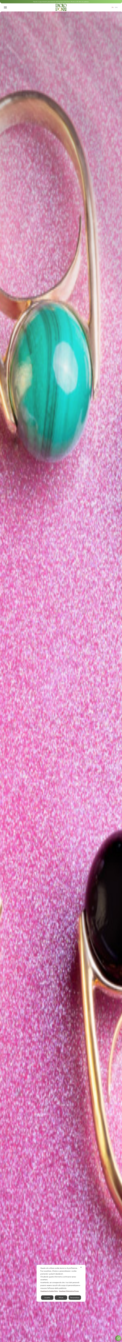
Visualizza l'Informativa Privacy (69, 1291)
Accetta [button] (47, 1298)
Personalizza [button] (74, 1298)
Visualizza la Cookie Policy (49, 1291)
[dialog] (61, 1283)
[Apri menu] (5, 7)
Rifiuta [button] (61, 1298)
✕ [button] (81, 1267)
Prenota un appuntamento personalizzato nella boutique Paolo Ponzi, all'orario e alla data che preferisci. (61, 1)
